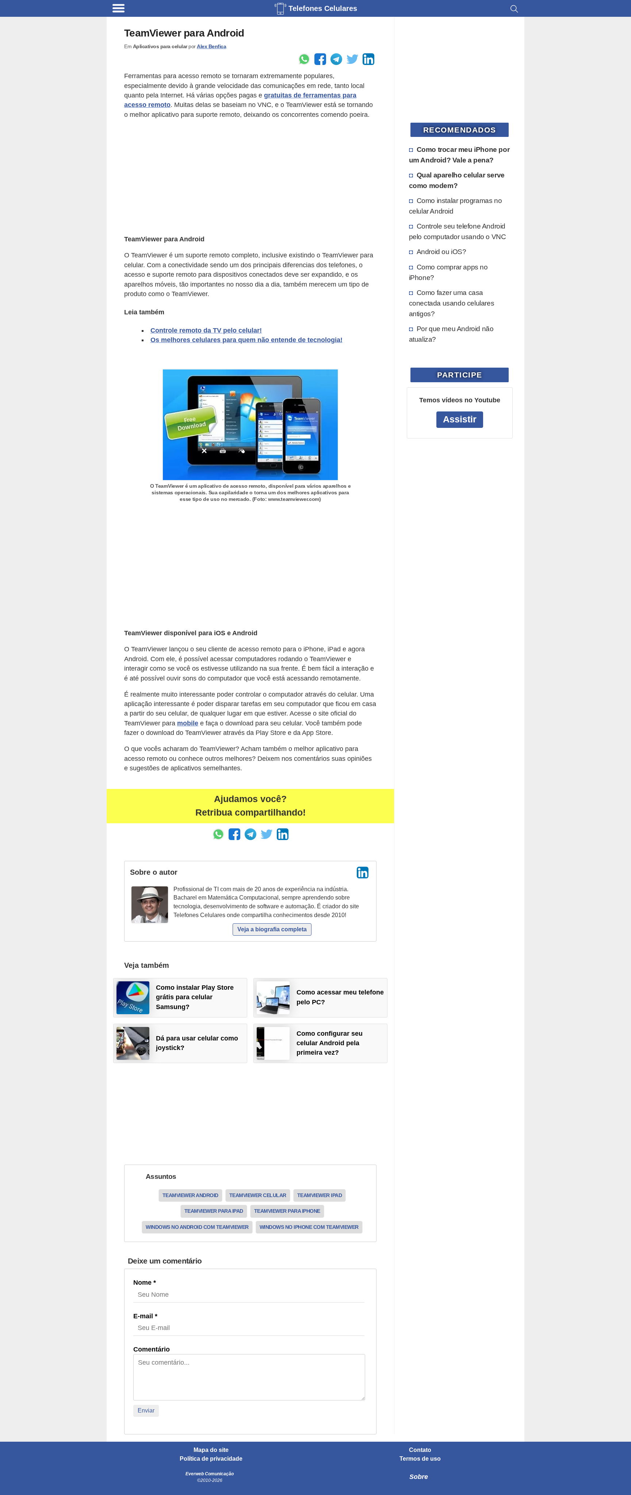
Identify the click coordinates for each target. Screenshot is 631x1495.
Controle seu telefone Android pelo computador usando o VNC (457, 231)
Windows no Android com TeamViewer (197, 1227)
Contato (420, 1450)
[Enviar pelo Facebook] (320, 59)
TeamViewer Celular (257, 1195)
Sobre (418, 1476)
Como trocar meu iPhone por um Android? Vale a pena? (459, 154)
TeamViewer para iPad (213, 1211)
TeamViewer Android (190, 1195)
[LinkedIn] (362, 872)
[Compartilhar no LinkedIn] (368, 59)
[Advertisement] (250, 177)
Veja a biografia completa (272, 929)
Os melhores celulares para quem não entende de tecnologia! (246, 340)
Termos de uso (420, 1459)
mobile (187, 723)
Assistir (460, 419)
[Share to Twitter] (352, 59)
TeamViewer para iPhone (287, 1211)
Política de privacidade (211, 1459)
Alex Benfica (211, 46)
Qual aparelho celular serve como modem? (457, 180)
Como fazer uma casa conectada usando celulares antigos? (451, 303)
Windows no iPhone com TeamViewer (309, 1227)
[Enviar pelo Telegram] (336, 59)
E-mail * (145, 1316)
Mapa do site (211, 1450)
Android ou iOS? (441, 252)
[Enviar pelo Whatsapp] (304, 59)
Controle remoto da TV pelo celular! (206, 330)
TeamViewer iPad (319, 1195)
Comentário (151, 1349)
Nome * (144, 1282)
